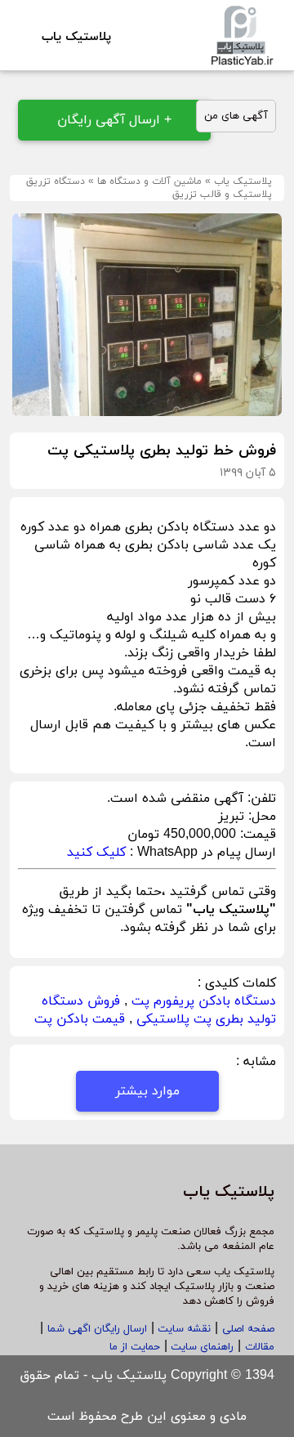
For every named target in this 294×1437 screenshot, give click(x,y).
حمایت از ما (134, 1347)
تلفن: (259, 799)
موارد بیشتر (147, 1091)
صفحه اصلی (248, 1329)
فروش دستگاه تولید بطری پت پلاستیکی (159, 1010)
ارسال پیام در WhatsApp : (201, 853)
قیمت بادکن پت (79, 1019)
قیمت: (256, 835)
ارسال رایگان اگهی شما (97, 1329)
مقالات (259, 1347)
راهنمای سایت (200, 1347)
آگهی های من (236, 116)
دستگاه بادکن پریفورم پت (203, 1001)
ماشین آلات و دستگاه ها (149, 181)
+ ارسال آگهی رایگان (114, 120)
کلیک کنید (96, 853)
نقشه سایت (182, 1329)
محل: (260, 817)
